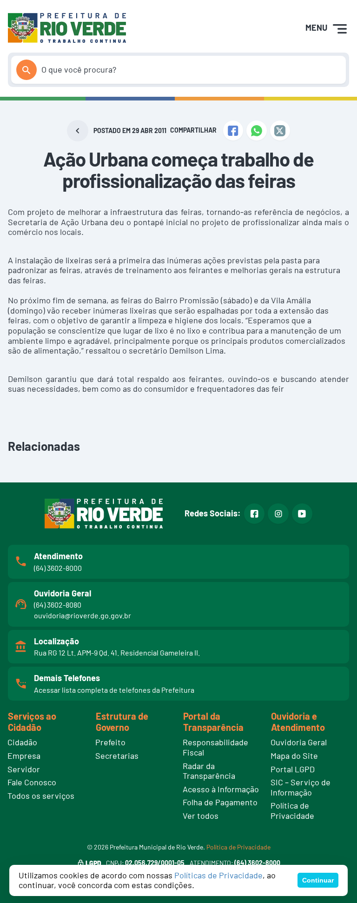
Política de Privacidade (238, 847)
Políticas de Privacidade (218, 875)
